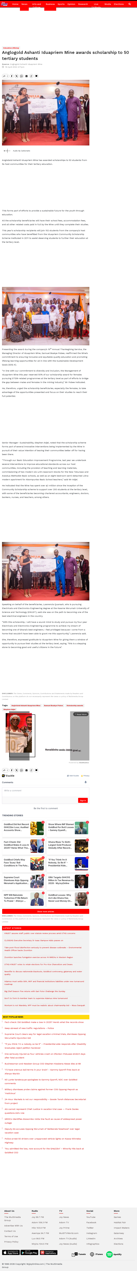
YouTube (90, 1217)
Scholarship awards (75, 705)
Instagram (91, 1233)
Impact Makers (121, 1228)
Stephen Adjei (9, 709)
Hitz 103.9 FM (39, 1228)
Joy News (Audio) (68, 1244)
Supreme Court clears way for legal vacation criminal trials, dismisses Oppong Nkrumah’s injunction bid (45, 1036)
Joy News (64, 1217)
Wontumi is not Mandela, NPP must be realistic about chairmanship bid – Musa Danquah (44, 1006)
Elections (119, 4)
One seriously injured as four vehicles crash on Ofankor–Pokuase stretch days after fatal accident (45, 1056)
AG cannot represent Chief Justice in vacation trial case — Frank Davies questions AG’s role (42, 1111)
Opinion (71, 4)
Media (107, 4)
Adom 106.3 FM (40, 1222)
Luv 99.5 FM (38, 1238)
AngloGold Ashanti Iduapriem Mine (26, 705)
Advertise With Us (13, 1225)
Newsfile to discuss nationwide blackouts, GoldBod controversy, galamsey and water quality (43, 974)
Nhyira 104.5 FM (40, 1244)
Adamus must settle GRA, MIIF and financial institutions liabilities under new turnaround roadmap (44, 984)
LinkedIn (90, 1238)
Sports (61, 4)
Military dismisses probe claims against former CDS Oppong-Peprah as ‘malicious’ (41, 1091)
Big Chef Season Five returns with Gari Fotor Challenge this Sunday (34, 992)
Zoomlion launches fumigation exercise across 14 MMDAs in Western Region (38, 958)
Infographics (92, 1244)
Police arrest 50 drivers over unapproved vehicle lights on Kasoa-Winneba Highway (43, 1140)
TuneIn (82, 1254)
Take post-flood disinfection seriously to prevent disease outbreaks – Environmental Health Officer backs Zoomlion (42, 950)
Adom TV (64, 1222)
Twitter (90, 1228)
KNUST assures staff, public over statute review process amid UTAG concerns (39, 934)
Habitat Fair (120, 1222)
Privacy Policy (11, 1241)
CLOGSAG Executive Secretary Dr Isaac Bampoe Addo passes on (33, 941)
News (24, 4)
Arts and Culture (36, 6)
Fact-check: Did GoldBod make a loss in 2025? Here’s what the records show (44, 1022)
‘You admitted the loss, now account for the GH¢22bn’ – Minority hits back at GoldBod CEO (44, 1150)
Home (15, 4)
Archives (118, 1238)
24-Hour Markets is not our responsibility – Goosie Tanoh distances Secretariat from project (45, 1101)
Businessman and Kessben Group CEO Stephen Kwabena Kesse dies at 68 (43, 1063)
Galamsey (119, 1233)
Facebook (91, 1222)
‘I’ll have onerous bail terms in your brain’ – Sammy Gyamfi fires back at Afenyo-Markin (42, 1071)
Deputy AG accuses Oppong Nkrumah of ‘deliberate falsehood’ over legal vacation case (42, 1131)
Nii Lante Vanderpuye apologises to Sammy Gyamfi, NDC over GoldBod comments (41, 1081)
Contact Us (10, 1231)
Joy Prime (64, 1228)
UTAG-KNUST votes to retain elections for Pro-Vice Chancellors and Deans (38, 965)
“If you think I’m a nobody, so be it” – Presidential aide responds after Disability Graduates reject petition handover (45, 1046)
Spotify (117, 1254)
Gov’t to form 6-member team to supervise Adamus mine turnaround (36, 999)
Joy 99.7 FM (38, 1217)
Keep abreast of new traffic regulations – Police (29, 1028)
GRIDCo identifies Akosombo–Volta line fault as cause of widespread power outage (43, 1121)
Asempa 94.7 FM (40, 1233)
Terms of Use (11, 1236)
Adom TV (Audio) (68, 1238)
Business (50, 4)
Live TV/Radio (96, 6)
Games (117, 1217)
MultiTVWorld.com (68, 1233)
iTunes (99, 1254)
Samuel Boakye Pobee (53, 705)
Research (83, 4)
